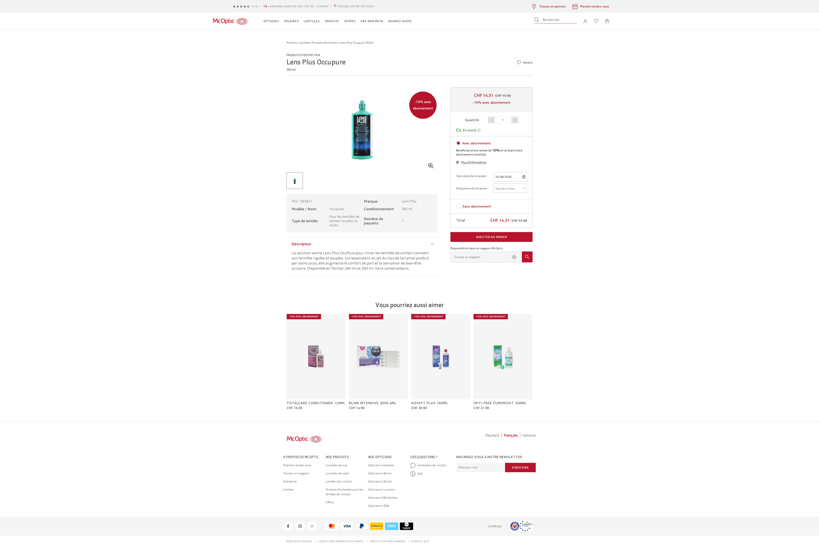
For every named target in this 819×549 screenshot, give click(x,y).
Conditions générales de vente (340, 541)
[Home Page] (230, 21)
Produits (292, 43)
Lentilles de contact (339, 481)
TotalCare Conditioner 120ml (316, 403)
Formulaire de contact (431, 465)
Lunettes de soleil (337, 473)
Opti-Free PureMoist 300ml (500, 403)
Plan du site (420, 541)
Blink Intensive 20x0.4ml (373, 403)
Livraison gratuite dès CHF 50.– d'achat (298, 6)
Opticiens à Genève (381, 465)
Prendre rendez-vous (297, 465)
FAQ (420, 474)
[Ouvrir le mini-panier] (607, 21)
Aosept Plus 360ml (429, 403)
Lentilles (305, 43)
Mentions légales (299, 541)
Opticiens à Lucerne (381, 489)
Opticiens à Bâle (378, 506)
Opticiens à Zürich (380, 481)
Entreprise (290, 481)
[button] (585, 21)
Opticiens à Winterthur (383, 498)
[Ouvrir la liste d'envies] (596, 21)
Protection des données (387, 541)
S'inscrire (520, 467)
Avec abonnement (476, 143)
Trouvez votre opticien (355, 6)
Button (491, 119)
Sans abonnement (476, 206)
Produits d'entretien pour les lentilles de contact (344, 492)
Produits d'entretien (325, 43)
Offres (330, 502)
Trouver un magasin (296, 473)
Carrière (288, 489)
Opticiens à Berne (380, 473)
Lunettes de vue (336, 465)
